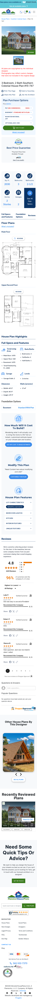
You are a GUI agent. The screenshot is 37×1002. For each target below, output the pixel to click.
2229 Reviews (12, 571)
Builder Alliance (24, 939)
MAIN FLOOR (16, 829)
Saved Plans (22, 923)
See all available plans (17, 6)
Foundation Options (21, 215)
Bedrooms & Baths (14, 513)
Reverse (31, 52)
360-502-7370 (20, 963)
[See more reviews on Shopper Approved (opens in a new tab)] (17, 611)
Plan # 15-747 (28, 819)
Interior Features (14, 523)
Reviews (32, 215)
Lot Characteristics (15, 502)
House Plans (5, 19)
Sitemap (23, 991)
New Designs (5, 927)
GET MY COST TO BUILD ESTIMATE (18, 444)
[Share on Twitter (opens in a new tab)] (13, 611)
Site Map (4, 939)
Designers (22, 927)
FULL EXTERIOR (6, 829)
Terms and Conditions (26, 931)
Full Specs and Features (7, 215)
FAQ (2, 935)
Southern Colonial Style (18, 19)
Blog (3, 948)
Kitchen (9, 518)
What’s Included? (18, 132)
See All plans (18, 779)
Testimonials (23, 935)
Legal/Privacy (6, 931)
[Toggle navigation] (34, 11)
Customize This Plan (18, 477)
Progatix (18, 998)
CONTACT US (6, 944)
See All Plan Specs (30, 201)
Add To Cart (20, 128)
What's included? (7, 226)
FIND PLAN (30, 906)
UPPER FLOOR (27, 829)
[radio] (27, 562)
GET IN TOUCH (19, 881)
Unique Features (13, 528)
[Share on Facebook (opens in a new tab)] (10, 612)
